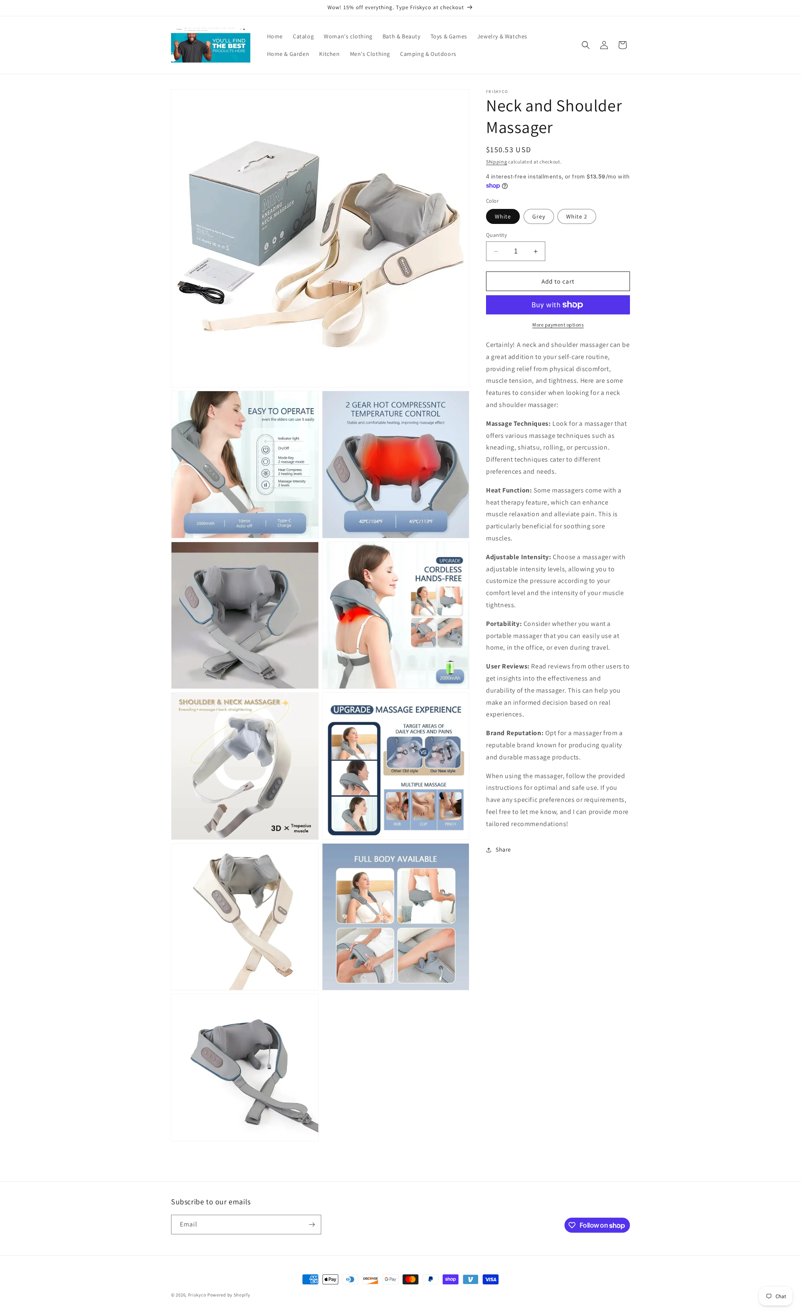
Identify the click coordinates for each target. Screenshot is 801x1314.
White (503, 216)
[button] (586, 45)
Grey (538, 216)
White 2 (576, 216)
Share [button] (503, 849)
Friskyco (197, 1295)
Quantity (496, 235)
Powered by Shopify (228, 1295)
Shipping (496, 161)
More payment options (558, 325)
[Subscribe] (311, 1224)
